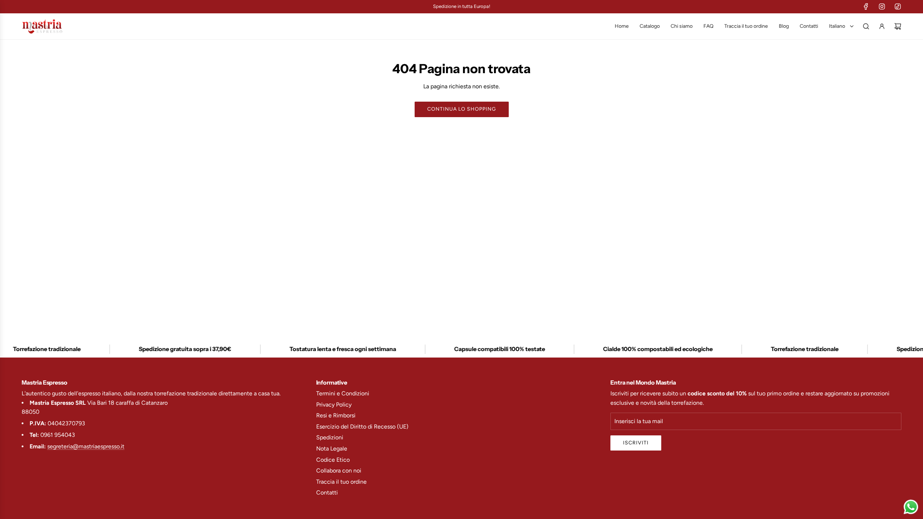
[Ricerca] (866, 26)
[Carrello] (898, 26)
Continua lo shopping (461, 109)
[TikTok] (898, 6)
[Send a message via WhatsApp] (910, 506)
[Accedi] (882, 26)
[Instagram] (882, 6)
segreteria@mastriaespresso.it (85, 446)
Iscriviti (636, 443)
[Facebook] (866, 6)
